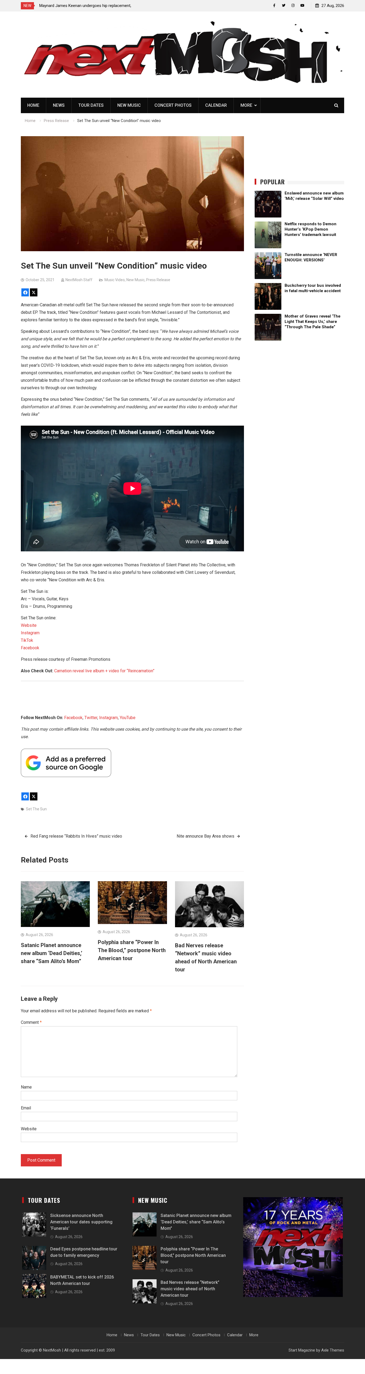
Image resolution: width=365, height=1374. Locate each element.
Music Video (114, 280)
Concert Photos (173, 105)
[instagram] (293, 5)
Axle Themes (332, 1350)
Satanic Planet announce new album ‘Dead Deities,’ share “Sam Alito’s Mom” (51, 953)
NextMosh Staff (78, 280)
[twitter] (283, 5)
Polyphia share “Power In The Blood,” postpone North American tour (132, 950)
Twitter (90, 717)
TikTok (27, 640)
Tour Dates (91, 105)
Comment (31, 1022)
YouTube (127, 717)
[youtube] (302, 5)
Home (33, 105)
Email (26, 1107)
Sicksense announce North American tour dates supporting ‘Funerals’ (81, 1222)
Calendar (216, 105)
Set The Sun (36, 809)
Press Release (158, 280)
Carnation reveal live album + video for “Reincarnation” (104, 670)
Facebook (30, 647)
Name (26, 1087)
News (59, 105)
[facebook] (274, 5)
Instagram (30, 632)
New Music (129, 105)
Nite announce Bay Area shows (205, 836)
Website (29, 625)
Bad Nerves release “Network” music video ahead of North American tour (190, 1289)
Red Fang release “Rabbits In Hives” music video (76, 836)
